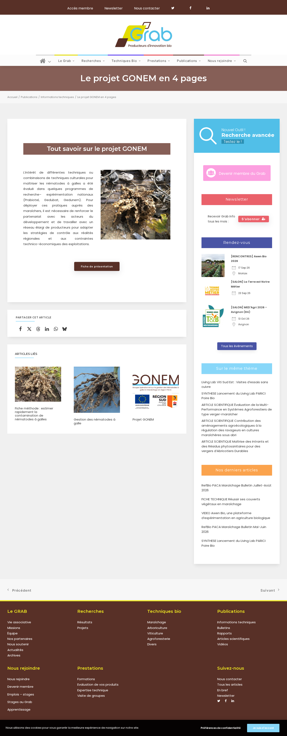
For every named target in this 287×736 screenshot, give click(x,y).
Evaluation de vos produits (97, 684)
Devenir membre (20, 686)
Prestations (156, 61)
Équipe (12, 633)
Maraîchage (156, 622)
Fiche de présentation (97, 266)
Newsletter (113, 8)
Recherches (91, 61)
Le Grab (64, 61)
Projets (82, 628)
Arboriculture (157, 628)
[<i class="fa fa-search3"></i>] (245, 60)
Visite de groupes (91, 695)
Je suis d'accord (263, 728)
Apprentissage (18, 709)
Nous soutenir (18, 644)
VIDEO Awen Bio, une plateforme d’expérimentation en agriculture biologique (235, 515)
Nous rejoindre (220, 61)
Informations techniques (57, 97)
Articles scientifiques (233, 639)
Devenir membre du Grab (242, 173)
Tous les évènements (237, 346)
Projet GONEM (143, 419)
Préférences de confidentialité (221, 728)
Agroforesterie (158, 639)
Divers (152, 644)
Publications (187, 61)
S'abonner (251, 219)
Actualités (15, 650)
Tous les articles (229, 684)
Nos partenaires (19, 639)
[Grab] (143, 34)
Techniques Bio (124, 61)
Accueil (12, 97)
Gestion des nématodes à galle (94, 421)
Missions (13, 628)
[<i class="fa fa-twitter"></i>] (174, 8)
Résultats (84, 622)
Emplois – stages (20, 694)
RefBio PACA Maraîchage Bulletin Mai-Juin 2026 (233, 529)
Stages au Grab (19, 702)
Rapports (224, 633)
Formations (86, 679)
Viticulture (155, 633)
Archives (13, 655)
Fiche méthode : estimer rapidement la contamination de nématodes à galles (34, 413)
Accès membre (80, 8)
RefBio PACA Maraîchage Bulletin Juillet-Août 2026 (236, 487)
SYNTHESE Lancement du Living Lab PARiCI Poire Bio (233, 543)
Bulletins (223, 628)
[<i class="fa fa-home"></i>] (45, 60)
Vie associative (19, 622)
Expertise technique (92, 690)
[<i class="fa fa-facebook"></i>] (192, 8)
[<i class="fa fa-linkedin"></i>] (207, 8)
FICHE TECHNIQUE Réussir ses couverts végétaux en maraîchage (230, 501)
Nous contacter (147, 8)
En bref (222, 690)
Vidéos (222, 644)
